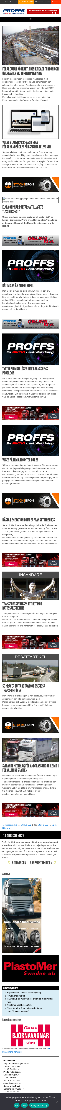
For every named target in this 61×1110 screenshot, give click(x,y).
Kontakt (47, 2)
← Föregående (9, 825)
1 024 (40, 825)
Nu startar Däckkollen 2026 (19, 1005)
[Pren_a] (42, 11)
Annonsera (56, 2)
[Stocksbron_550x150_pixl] (30, 184)
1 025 (45, 825)
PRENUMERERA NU (26, 2)
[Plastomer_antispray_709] (30, 968)
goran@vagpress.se (12, 1083)
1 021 (23, 825)
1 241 (53, 825)
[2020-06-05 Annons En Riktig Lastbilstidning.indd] (30, 240)
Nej (24, 1105)
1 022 (28, 825)
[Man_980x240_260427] (30, 413)
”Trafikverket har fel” (16, 996)
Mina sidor (39, 2)
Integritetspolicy (39, 1105)
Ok (16, 1105)
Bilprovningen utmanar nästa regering (24, 993)
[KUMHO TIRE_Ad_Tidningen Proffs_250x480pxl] (21, 915)
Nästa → (6, 828)
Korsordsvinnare (11, 2)
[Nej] (57, 1101)
